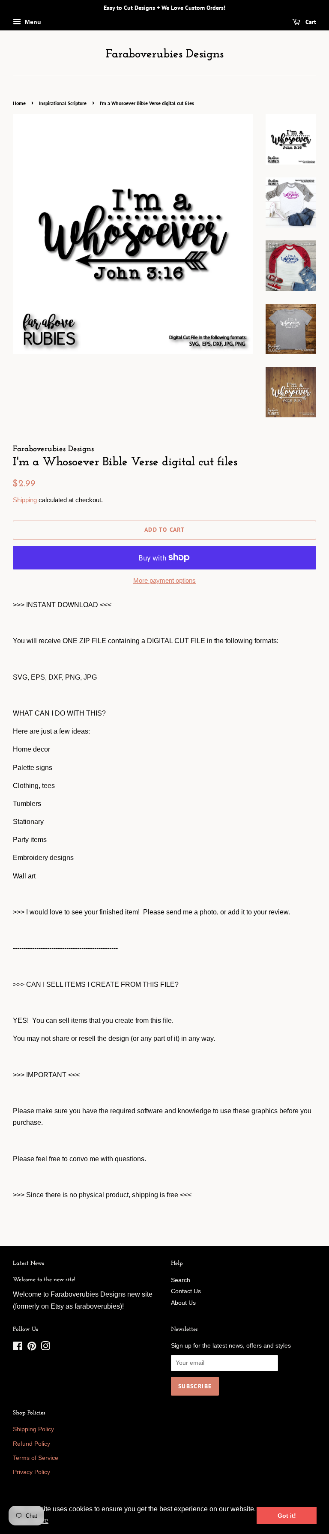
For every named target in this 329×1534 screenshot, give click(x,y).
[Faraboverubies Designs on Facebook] (18, 1348)
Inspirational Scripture (63, 103)
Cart (310, 22)
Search (180, 1280)
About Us (183, 1303)
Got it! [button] (287, 1515)
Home (19, 103)
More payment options (164, 580)
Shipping (25, 499)
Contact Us (186, 1291)
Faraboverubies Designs (165, 54)
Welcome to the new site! (44, 1279)
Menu (32, 21)
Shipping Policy (33, 1429)
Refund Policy (31, 1444)
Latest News (28, 1263)
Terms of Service (35, 1458)
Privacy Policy (31, 1472)
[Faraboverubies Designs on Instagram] (45, 1348)
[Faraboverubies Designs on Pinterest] (31, 1348)
